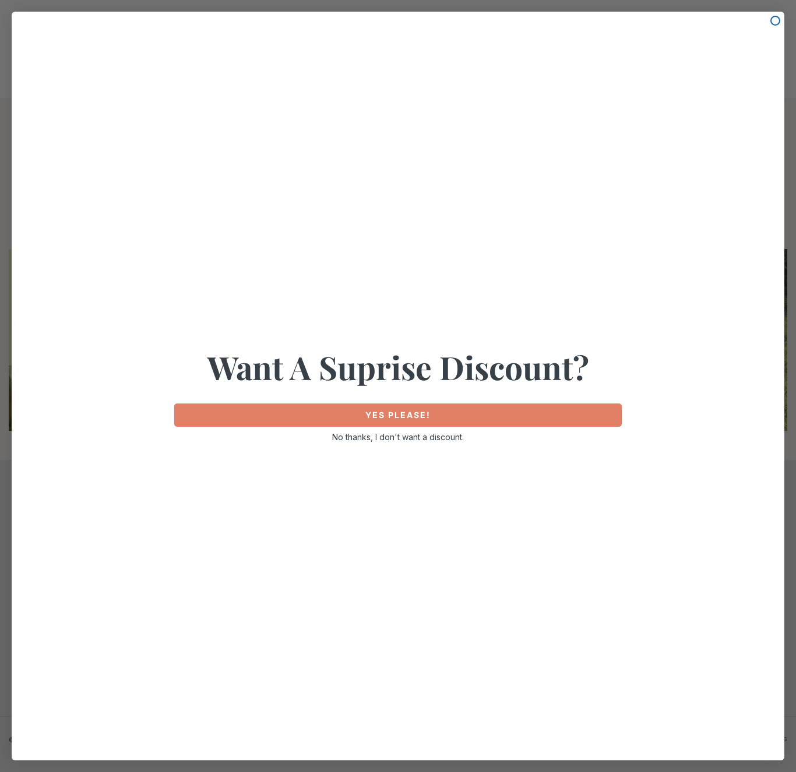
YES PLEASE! (398, 415)
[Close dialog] (775, 20)
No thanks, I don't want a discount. (398, 437)
